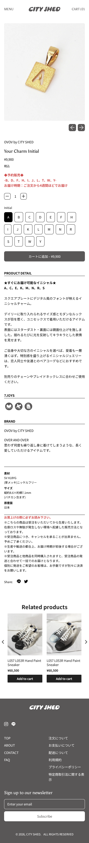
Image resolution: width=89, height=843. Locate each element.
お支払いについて (62, 745)
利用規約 (55, 759)
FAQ (7, 759)
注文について (58, 738)
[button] (44, 72)
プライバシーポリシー (65, 767)
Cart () (78, 10)
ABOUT (9, 745)
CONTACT (11, 752)
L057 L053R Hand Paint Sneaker (24, 662)
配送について (58, 752)
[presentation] (3, 642)
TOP (7, 738)
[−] (7, 196)
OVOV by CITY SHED (18, 142)
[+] (23, 196)
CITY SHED (33, 834)
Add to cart (25, 678)
